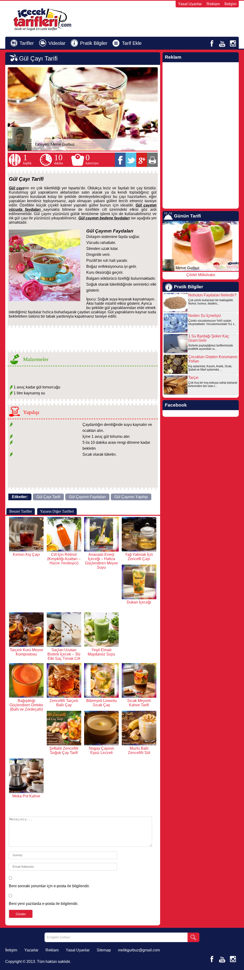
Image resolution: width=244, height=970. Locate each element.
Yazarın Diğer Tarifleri (57, 511)
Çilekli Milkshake (200, 275)
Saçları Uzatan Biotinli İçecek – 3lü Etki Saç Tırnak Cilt (63, 654)
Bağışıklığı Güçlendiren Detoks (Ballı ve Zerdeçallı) (26, 705)
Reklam (213, 4)
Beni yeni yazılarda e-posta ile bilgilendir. (43, 904)
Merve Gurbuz (63, 144)
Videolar (57, 43)
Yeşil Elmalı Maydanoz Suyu (101, 652)
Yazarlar (31, 950)
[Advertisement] (180, 19)
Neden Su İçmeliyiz (204, 316)
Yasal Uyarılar (190, 4)
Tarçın (193, 378)
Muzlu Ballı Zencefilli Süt (139, 750)
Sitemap (104, 950)
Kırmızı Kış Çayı (26, 554)
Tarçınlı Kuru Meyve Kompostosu (26, 652)
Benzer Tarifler (20, 511)
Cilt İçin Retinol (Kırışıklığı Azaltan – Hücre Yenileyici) (64, 558)
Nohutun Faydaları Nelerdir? (212, 295)
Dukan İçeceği (139, 602)
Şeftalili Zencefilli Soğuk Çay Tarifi (63, 750)
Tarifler (27, 43)
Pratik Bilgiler (93, 43)
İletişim (230, 4)
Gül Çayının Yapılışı (131, 497)
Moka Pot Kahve (26, 796)
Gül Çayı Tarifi (48, 497)
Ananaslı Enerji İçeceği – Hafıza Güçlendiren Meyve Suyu (101, 560)
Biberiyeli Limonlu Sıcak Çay (101, 703)
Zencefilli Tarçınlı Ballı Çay (64, 703)
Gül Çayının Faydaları (87, 497)
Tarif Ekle (132, 43)
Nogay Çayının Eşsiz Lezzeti (101, 750)
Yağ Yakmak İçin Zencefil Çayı (139, 556)
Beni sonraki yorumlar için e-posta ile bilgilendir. (49, 886)
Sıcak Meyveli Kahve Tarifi (139, 703)
